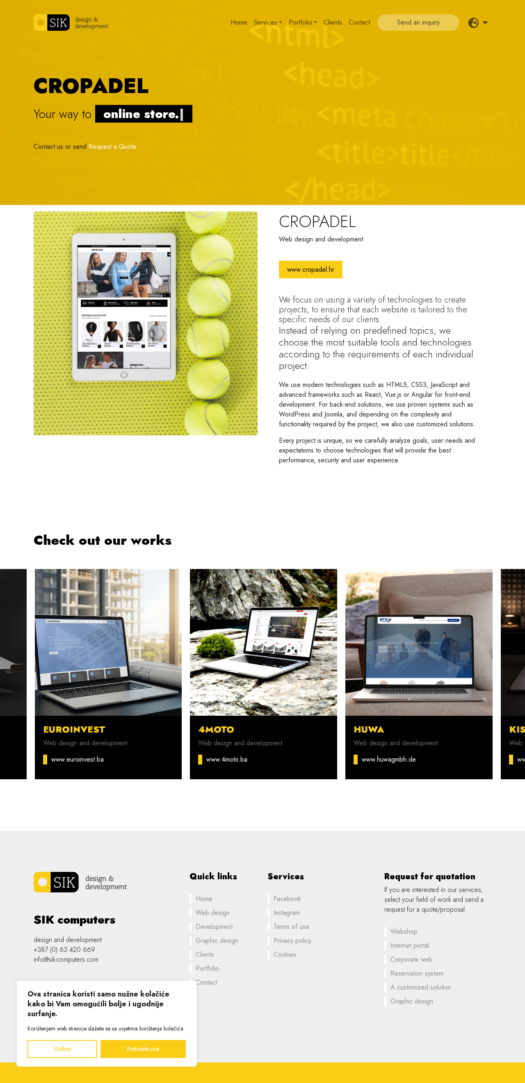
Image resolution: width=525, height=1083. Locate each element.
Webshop (404, 931)
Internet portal (409, 945)
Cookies (285, 954)
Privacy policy (292, 940)
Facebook (287, 898)
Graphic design (217, 940)
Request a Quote (113, 146)
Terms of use (291, 926)
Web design (213, 912)
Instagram (287, 912)
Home (239, 22)
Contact (359, 22)
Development (214, 926)
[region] (106, 1024)
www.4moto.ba (226, 759)
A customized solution (420, 987)
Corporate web (411, 959)
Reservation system (416, 973)
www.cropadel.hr (310, 269)
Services (265, 22)
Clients (333, 22)
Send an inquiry (418, 22)
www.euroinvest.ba (76, 759)
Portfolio (300, 22)
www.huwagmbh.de (388, 759)
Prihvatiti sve (143, 1049)
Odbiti (62, 1049)
